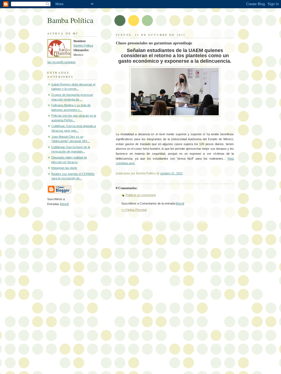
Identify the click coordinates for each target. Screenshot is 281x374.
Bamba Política (70, 20)
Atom (179, 203)
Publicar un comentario (140, 195)
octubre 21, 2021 (171, 173)
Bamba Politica (83, 45)
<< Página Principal (134, 209)
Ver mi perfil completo (61, 62)
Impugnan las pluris (64, 167)
